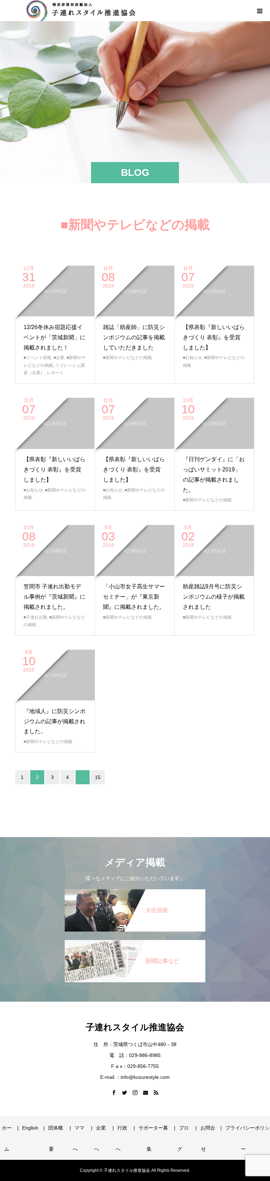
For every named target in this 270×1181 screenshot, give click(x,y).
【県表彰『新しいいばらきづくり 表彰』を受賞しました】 (214, 337)
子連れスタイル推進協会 (135, 1027)
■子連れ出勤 (35, 617)
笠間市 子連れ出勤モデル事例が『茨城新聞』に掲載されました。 (54, 596)
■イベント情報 (37, 357)
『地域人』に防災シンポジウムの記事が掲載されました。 (54, 721)
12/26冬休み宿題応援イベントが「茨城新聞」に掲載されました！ (54, 337)
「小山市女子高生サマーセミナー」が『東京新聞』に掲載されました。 (134, 596)
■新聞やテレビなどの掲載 (127, 357)
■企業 (58, 357)
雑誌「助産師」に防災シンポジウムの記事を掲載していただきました (134, 337)
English (30, 1128)
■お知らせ (192, 357)
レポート (55, 372)
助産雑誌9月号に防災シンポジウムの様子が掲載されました (214, 596)
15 (98, 777)
